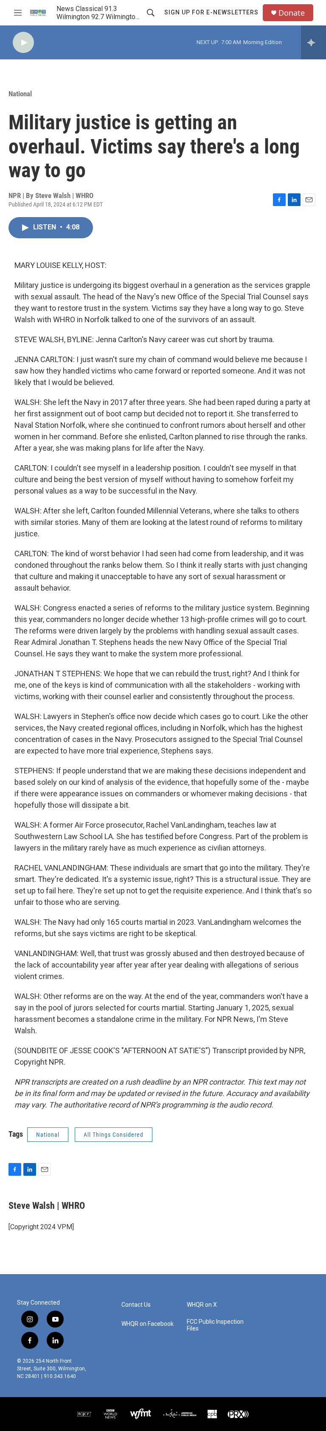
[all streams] (313, 42)
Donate (291, 12)
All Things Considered (113, 1134)
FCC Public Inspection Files (215, 1325)
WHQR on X (202, 1305)
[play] (23, 42)
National (20, 93)
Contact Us (136, 1305)
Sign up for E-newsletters (211, 12)
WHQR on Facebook (147, 1324)
